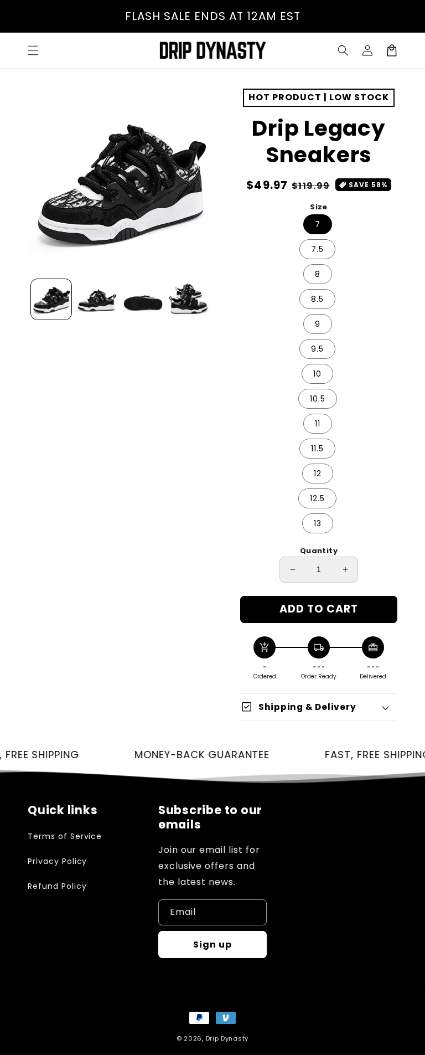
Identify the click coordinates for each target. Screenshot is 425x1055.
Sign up (212, 944)
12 (318, 473)
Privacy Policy (57, 861)
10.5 (317, 398)
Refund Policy (57, 886)
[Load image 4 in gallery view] (189, 299)
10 (317, 373)
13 (318, 523)
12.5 (317, 498)
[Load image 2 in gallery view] (97, 299)
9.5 (317, 348)
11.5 (317, 448)
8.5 (317, 299)
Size (319, 207)
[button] (343, 50)
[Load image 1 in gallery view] (51, 299)
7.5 (317, 249)
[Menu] (33, 50)
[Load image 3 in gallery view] (143, 299)
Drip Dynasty (227, 1038)
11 (317, 423)
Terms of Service (65, 836)
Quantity (319, 550)
